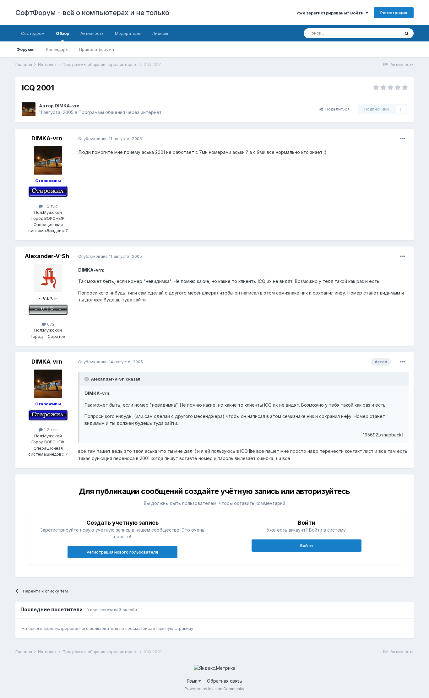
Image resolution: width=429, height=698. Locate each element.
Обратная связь (224, 681)
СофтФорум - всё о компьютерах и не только (92, 12)
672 (50, 324)
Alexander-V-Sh (47, 256)
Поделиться (336, 108)
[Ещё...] (402, 139)
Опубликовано (110, 138)
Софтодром (33, 33)
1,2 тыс (50, 205)
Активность (92, 33)
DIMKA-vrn (67, 105)
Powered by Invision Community (214, 688)
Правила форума (96, 49)
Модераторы (128, 33)
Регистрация (393, 12)
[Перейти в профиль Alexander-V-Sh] (48, 278)
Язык (192, 681)
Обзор (62, 33)
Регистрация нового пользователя (122, 552)
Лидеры (160, 33)
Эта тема (383, 33)
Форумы (25, 49)
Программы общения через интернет (120, 112)
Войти (306, 545)
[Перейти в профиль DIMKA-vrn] (28, 109)
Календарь (57, 49)
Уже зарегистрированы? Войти (331, 12)
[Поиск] (407, 33)
